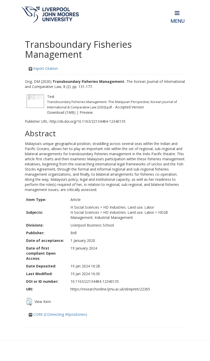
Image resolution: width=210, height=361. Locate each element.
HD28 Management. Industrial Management (119, 215)
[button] (29, 302)
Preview (86, 112)
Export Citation (45, 68)
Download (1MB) (61, 112)
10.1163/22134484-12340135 (94, 281)
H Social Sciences (84, 207)
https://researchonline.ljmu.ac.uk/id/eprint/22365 (110, 289)
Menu (178, 21)
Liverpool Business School (92, 225)
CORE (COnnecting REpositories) (59, 314)
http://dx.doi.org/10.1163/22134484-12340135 (87, 121)
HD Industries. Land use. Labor (128, 207)
